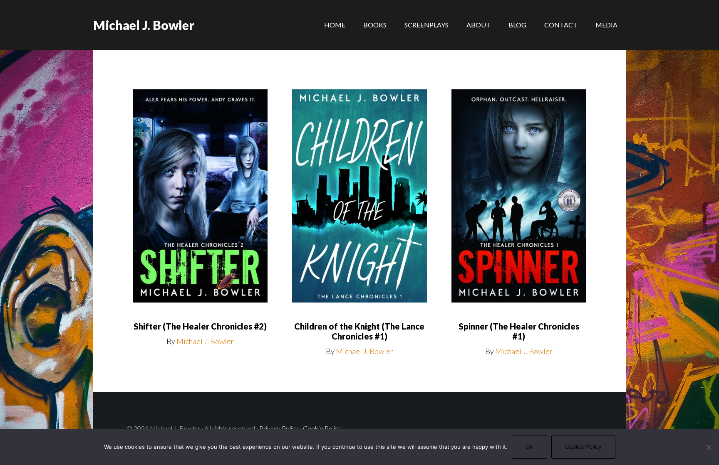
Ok (529, 446)
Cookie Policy (322, 428)
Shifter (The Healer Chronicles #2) (200, 326)
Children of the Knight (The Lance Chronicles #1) (359, 331)
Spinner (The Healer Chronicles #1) (519, 331)
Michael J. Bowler (143, 24)
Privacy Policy (279, 428)
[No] (708, 447)
